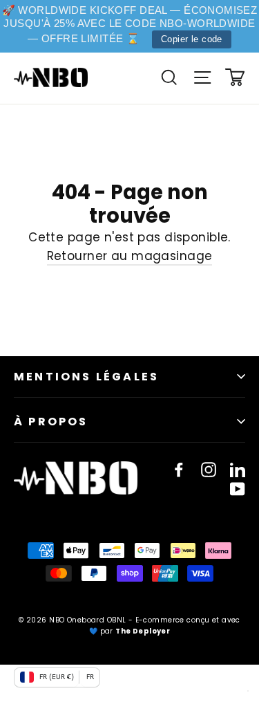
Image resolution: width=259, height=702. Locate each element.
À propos (51, 421)
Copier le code (191, 39)
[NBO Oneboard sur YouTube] (237, 488)
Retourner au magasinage (130, 256)
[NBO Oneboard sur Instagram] (208, 469)
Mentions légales (86, 377)
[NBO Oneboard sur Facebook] (178, 469)
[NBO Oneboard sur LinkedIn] (237, 469)
